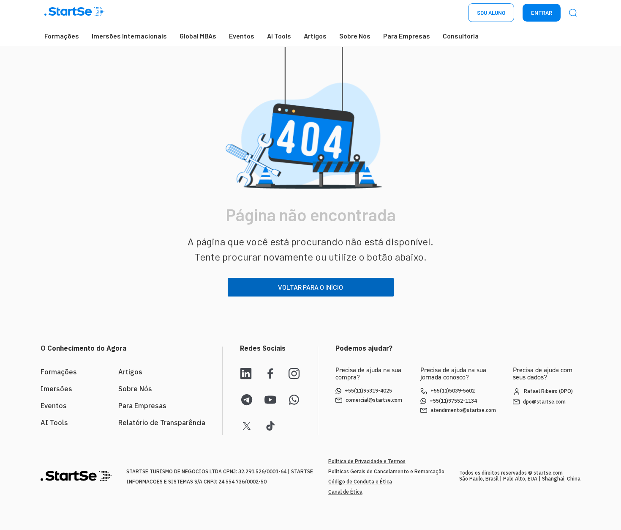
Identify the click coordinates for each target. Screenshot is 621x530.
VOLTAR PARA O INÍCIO (310, 287)
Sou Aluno (491, 12)
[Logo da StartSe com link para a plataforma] (74, 13)
